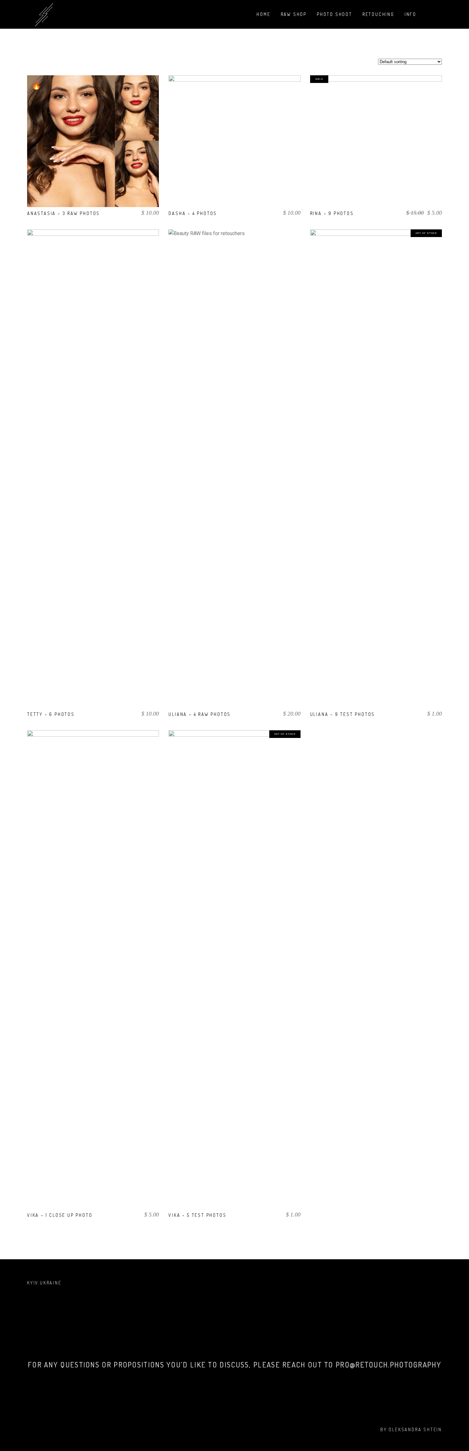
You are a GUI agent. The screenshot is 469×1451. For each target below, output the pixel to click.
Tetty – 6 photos (51, 714)
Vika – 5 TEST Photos (197, 1215)
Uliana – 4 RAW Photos (199, 714)
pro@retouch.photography (388, 1364)
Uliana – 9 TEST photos (342, 714)
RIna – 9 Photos (332, 213)
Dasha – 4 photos (192, 213)
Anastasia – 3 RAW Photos (63, 213)
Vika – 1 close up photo (59, 1215)
